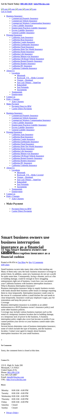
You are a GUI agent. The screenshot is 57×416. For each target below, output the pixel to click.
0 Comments (37, 262)
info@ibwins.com (41, 4)
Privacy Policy (12, 413)
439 (5, 265)
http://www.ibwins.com (16, 379)
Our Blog (22, 262)
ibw (30, 262)
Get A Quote (6, 11)
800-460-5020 (26, 4)
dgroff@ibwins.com (15, 377)
